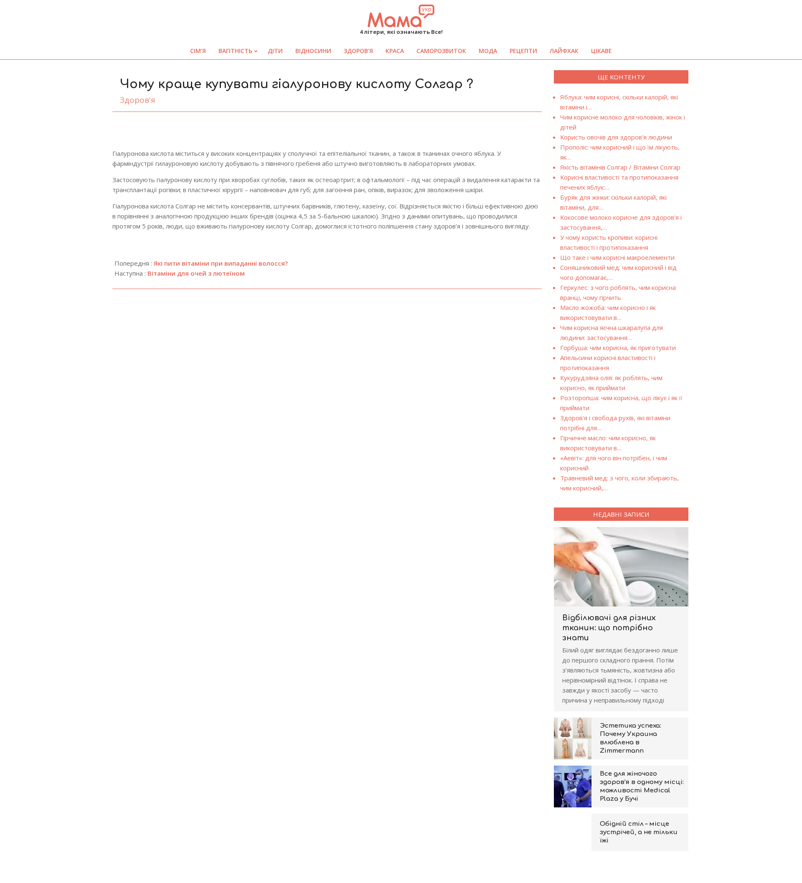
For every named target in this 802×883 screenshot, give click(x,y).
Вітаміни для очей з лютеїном (196, 273)
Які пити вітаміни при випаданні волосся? (221, 263)
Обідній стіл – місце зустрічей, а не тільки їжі (639, 832)
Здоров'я (137, 99)
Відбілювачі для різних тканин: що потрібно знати (609, 628)
